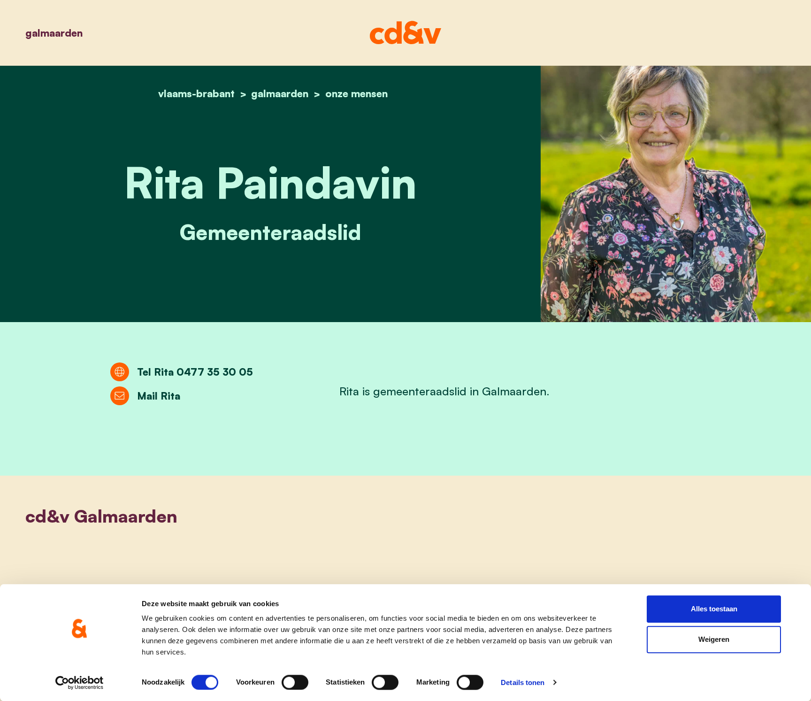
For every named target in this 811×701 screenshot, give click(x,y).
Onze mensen (356, 93)
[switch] (295, 682)
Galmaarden (54, 32)
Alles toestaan (714, 609)
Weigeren (713, 640)
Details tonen (522, 682)
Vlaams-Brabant (196, 93)
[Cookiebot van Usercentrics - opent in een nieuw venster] (79, 683)
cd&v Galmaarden (101, 516)
